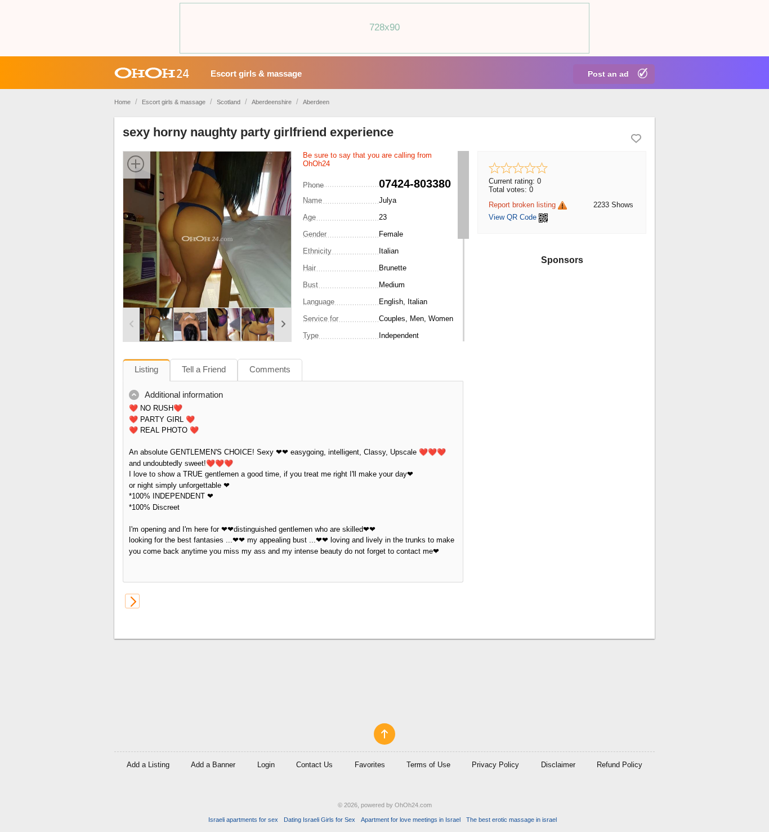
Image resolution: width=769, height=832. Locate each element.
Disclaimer (558, 764)
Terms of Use (428, 764)
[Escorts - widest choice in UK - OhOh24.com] (151, 72)
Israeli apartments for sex (243, 819)
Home (122, 102)
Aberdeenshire (272, 102)
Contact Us (314, 764)
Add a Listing (148, 764)
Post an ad (608, 73)
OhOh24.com (413, 805)
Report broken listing (522, 205)
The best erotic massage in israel (511, 819)
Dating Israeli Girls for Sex (319, 819)
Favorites (370, 764)
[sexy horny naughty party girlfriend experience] (207, 238)
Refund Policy (619, 764)
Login (266, 764)
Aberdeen (316, 102)
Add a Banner (213, 764)
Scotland (228, 102)
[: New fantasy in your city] (132, 601)
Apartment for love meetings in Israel (410, 819)
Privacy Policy (495, 764)
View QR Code (512, 217)
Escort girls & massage (256, 73)
